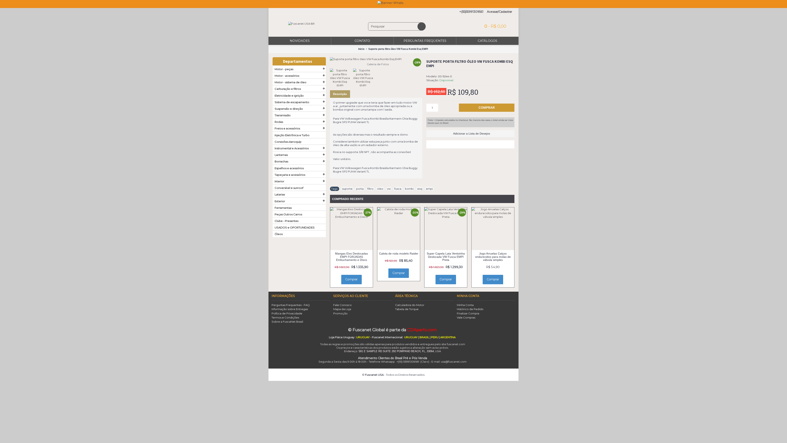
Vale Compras (466, 317)
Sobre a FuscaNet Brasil (287, 321)
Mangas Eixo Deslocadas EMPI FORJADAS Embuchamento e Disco (351, 256)
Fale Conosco (342, 305)
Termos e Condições (285, 317)
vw (389, 188)
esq (419, 188)
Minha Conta (465, 305)
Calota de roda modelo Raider (398, 253)
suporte (347, 188)
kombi (409, 188)
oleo (380, 188)
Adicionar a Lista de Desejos (471, 133)
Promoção (340, 313)
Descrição (340, 94)
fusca (397, 188)
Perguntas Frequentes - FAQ (291, 305)
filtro (370, 188)
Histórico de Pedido (470, 309)
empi (429, 188)
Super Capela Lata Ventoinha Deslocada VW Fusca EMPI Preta (446, 256)
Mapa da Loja (342, 309)
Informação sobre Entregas (290, 309)
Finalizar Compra (468, 313)
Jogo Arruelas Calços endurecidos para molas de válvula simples (493, 256)
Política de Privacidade (287, 313)
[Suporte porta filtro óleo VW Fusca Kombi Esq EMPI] (376, 59)
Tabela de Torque (407, 309)
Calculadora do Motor (409, 305)
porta (360, 188)
